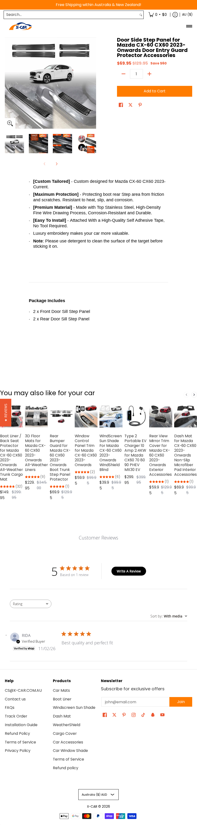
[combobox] (71, 15)
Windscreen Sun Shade (74, 707)
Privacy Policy (18, 750)
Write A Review (129, 571)
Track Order (16, 716)
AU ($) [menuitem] (187, 14)
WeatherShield (66, 725)
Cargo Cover (65, 733)
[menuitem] (157, 15)
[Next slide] (194, 395)
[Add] (149, 74)
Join (181, 701)
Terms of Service (20, 742)
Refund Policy (17, 733)
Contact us (15, 699)
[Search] (140, 15)
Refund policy (65, 768)
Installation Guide (21, 725)
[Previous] (8, 83)
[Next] (92, 83)
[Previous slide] (186, 395)
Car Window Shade (70, 750)
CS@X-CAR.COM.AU (23, 690)
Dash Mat (62, 716)
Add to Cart (155, 91)
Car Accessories (68, 742)
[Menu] (189, 26)
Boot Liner (62, 699)
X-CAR (92, 806)
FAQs (9, 707)
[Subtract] (123, 74)
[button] (120, 105)
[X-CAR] (20, 26)
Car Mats (61, 690)
